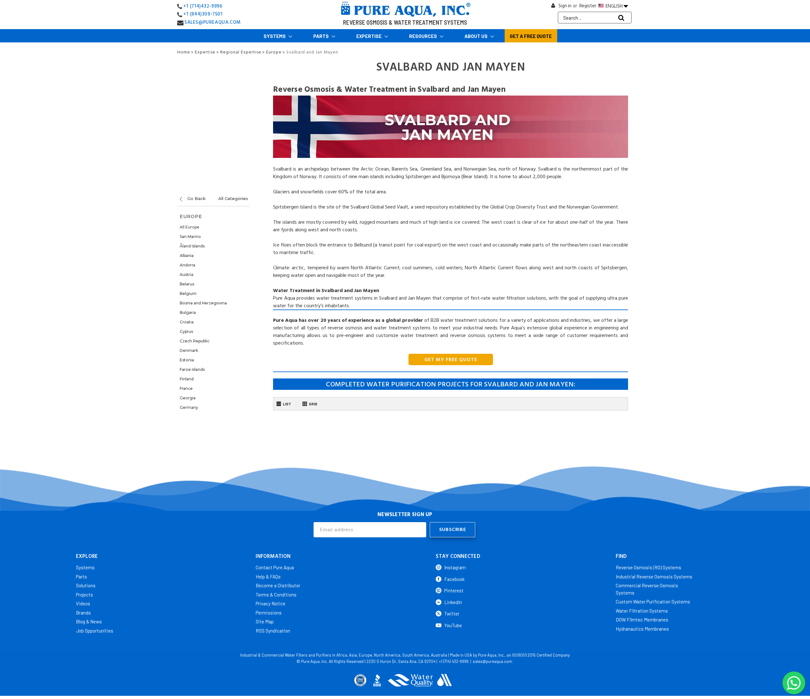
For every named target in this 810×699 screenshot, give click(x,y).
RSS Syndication (273, 630)
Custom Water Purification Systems (653, 601)
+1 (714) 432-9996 (454, 661)
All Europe (189, 227)
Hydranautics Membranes (642, 629)
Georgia (188, 398)
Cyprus (186, 331)
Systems (275, 36)
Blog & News (89, 621)
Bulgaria (188, 312)
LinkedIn (453, 602)
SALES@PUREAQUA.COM (212, 22)
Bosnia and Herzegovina (203, 303)
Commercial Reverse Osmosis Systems (647, 589)
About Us (476, 36)
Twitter (451, 613)
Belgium (188, 293)
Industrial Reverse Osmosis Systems (654, 576)
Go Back (196, 198)
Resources (423, 36)
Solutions (86, 585)
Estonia (187, 360)
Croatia (187, 322)
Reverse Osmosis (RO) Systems (648, 567)
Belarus (187, 284)
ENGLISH (614, 6)
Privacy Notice (270, 603)
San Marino (190, 236)
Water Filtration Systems (642, 611)
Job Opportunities (94, 630)
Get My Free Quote (450, 359)
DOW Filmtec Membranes (642, 619)
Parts (321, 36)
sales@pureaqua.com (492, 661)
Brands (83, 612)
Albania (187, 255)
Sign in (564, 6)
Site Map (265, 621)
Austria (186, 274)
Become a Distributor (278, 585)
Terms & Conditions (276, 594)
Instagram (455, 567)
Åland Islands (192, 246)
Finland (187, 379)
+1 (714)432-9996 (202, 6)
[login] (553, 7)
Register (587, 6)
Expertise (369, 36)
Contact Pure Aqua (275, 567)
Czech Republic (194, 341)
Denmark (189, 350)
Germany (189, 407)
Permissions (269, 612)
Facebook (454, 579)
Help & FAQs (268, 576)
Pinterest (454, 590)
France (186, 388)
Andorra (187, 265)
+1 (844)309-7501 (203, 14)
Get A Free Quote (531, 36)
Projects (84, 594)
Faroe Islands (192, 369)
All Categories (233, 198)
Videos (83, 603)
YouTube (453, 625)
